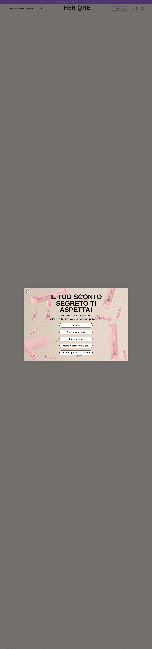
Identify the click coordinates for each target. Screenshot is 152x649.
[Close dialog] (26, 291)
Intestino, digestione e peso (76, 346)
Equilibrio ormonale (76, 332)
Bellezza (76, 325)
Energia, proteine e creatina (76, 352)
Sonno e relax (76, 339)
